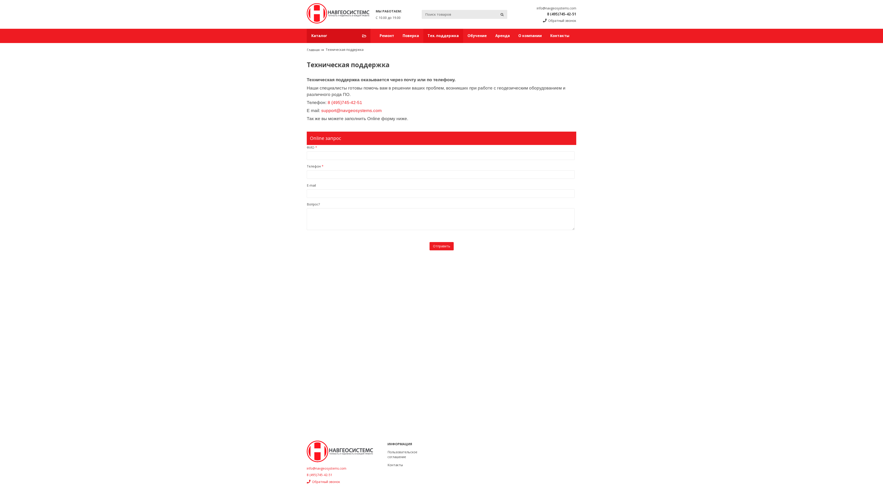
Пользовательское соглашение (402, 454)
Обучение (477, 35)
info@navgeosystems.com (556, 8)
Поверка (411, 35)
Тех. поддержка (443, 35)
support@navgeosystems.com (351, 110)
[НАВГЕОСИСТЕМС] (338, 14)
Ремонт (387, 35)
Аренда (502, 35)
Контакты (559, 35)
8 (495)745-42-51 (561, 14)
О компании (530, 35)
